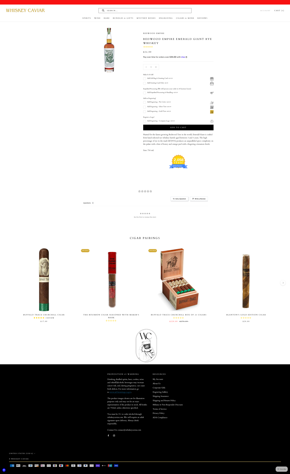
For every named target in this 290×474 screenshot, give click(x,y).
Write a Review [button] (200, 199)
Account (265, 11)
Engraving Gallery (160, 392)
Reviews (202, 18)
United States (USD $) (21, 453)
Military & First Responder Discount (168, 404)
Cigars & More (185, 18)
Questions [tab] (87, 203)
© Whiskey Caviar (19, 459)
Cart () (279, 10)
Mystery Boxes (146, 18)
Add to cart (178, 127)
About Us (157, 383)
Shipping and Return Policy (164, 400)
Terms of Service (160, 409)
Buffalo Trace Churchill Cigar (44, 315)
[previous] (7, 282)
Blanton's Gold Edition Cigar (246, 315)
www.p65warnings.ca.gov (120, 392)
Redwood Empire (153, 33)
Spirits (86, 18)
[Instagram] (114, 435)
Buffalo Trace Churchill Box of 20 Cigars (179, 315)
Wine (97, 18)
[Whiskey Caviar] (25, 11)
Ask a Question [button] (180, 199)
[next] (282, 282)
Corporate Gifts (159, 387)
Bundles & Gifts (123, 18)
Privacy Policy (158, 413)
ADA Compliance (160, 417)
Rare (107, 18)
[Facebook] (108, 435)
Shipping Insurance (161, 396)
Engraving (166, 18)
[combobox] (132, 10)
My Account (158, 379)
